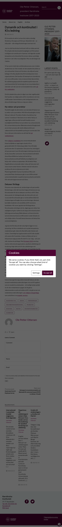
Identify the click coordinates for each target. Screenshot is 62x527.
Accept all (47, 273)
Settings (36, 273)
